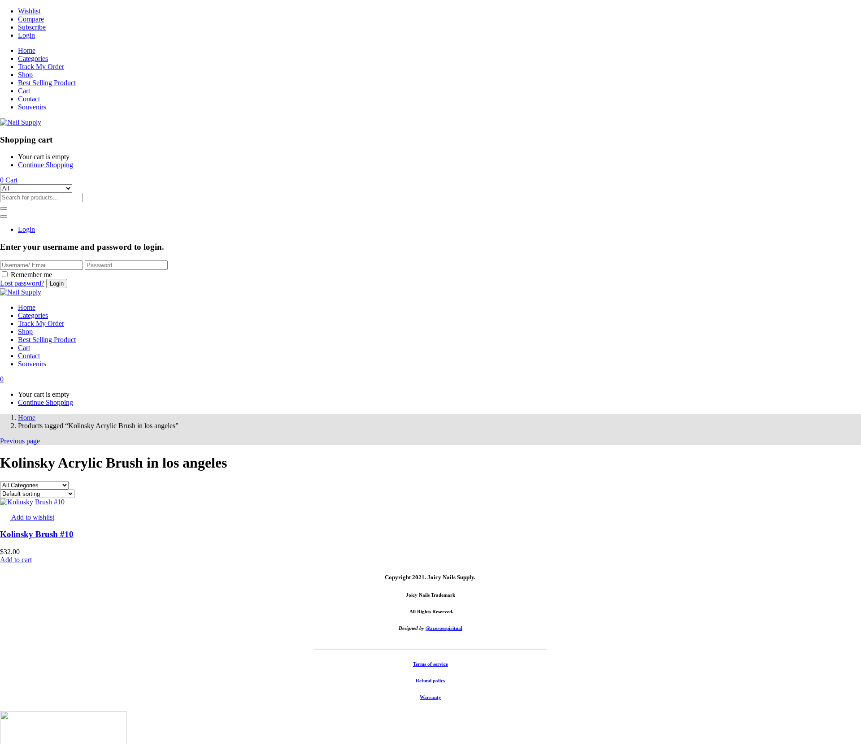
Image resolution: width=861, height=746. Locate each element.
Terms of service (430, 664)
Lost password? (22, 283)
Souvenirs (32, 107)
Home (26, 50)
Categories (33, 58)
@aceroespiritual (444, 628)
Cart (24, 91)
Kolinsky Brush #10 (37, 534)
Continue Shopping (45, 165)
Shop (25, 74)
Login (26, 35)
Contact (29, 99)
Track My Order (41, 66)
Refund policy (431, 680)
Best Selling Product (47, 83)
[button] (8, 180)
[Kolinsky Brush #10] (32, 502)
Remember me (31, 274)
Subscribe (32, 27)
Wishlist (29, 11)
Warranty (430, 697)
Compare (31, 19)
